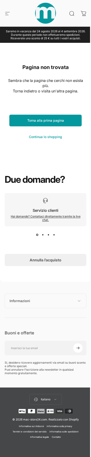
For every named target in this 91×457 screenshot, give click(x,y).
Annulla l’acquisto (45, 260)
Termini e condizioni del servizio (28, 431)
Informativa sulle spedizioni (62, 431)
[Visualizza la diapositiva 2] (43, 235)
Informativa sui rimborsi (29, 426)
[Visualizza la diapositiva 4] (54, 235)
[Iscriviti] (74, 348)
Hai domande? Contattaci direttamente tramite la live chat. (45, 218)
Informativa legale (37, 437)
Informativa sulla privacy (57, 426)
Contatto (54, 437)
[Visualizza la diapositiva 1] (37, 235)
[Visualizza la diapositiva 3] (48, 235)
